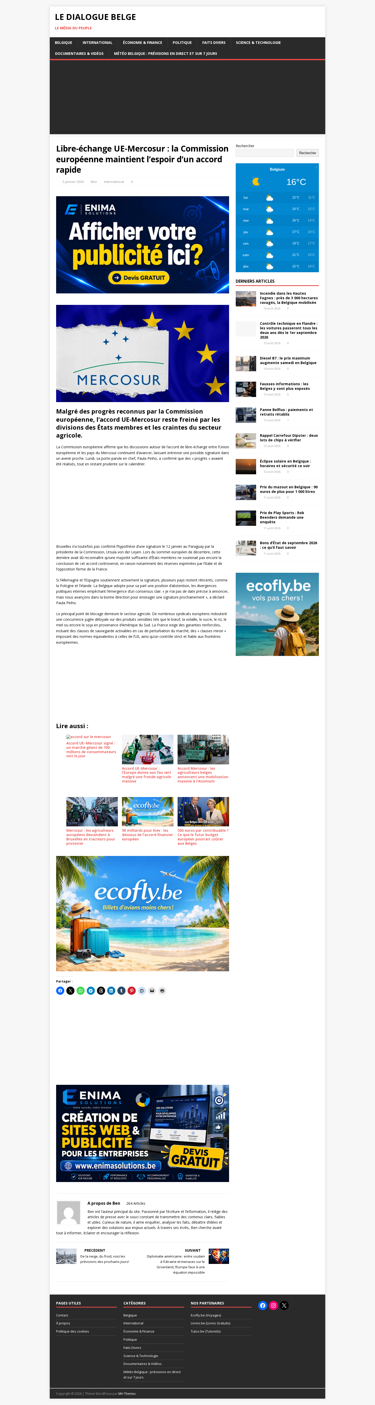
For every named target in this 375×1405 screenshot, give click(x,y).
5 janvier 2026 (73, 181)
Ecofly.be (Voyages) (206, 1315)
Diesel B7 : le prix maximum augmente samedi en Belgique (288, 360)
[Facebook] (262, 1305)
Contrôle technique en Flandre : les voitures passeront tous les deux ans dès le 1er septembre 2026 (289, 330)
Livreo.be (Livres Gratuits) (210, 1323)
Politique (182, 42)
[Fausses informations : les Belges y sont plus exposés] (246, 394)
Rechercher (245, 145)
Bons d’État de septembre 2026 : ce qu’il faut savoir (288, 545)
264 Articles (135, 1203)
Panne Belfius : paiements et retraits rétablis (286, 412)
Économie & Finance (142, 42)
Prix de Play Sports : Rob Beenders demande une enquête (282, 517)
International (97, 42)
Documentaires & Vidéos (79, 53)
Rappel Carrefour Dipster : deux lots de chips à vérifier (289, 437)
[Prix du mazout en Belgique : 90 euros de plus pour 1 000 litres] (246, 497)
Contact (62, 1315)
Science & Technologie (258, 42)
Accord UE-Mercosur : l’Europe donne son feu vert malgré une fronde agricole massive (146, 775)
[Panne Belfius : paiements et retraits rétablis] (246, 419)
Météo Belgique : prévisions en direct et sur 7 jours (165, 53)
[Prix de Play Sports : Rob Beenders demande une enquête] (246, 522)
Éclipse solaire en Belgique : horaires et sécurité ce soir (285, 463)
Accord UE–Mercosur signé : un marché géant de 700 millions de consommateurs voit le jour (91, 749)
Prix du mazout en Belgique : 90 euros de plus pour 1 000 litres (289, 489)
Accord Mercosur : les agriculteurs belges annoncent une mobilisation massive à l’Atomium (203, 775)
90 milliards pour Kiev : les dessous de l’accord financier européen (147, 834)
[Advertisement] (187, 98)
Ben (94, 181)
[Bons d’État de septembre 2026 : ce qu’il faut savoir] (246, 553)
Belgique (63, 42)
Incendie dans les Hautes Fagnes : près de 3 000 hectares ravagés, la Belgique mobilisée (289, 298)
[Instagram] (273, 1305)
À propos (63, 1323)
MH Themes (126, 1393)
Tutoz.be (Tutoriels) (205, 1331)
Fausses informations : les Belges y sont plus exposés (285, 386)
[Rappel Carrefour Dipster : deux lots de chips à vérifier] (246, 445)
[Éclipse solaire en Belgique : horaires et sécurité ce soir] (246, 471)
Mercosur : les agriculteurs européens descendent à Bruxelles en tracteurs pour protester (90, 837)
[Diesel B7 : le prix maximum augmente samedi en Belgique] (246, 368)
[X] (284, 1305)
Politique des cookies (72, 1331)
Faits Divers (214, 42)
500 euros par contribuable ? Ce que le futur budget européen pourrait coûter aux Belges (203, 837)
